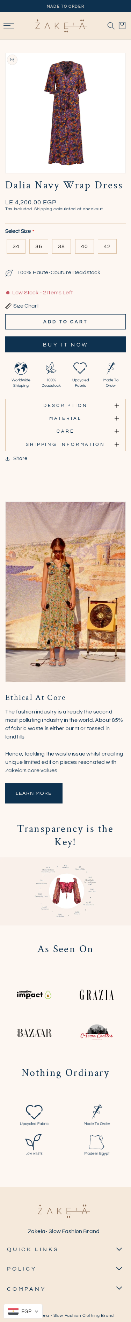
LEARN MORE (34, 793)
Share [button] (20, 458)
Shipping (43, 209)
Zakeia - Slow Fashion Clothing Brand (74, 1315)
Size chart (26, 306)
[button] (111, 26)
